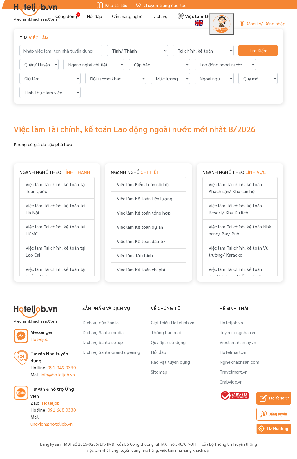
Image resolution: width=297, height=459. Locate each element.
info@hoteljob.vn (58, 374)
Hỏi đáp (94, 16)
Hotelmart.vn (233, 352)
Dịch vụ (160, 16)
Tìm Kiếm (258, 50)
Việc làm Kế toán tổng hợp (144, 213)
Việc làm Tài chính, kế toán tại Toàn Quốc (55, 187)
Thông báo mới (166, 332)
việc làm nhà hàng (102, 450)
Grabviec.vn (231, 382)
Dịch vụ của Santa (100, 322)
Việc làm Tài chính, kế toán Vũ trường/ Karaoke (239, 251)
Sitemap (159, 372)
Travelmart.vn (233, 372)
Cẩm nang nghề (127, 16)
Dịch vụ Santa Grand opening (111, 352)
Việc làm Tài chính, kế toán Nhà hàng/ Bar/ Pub (240, 230)
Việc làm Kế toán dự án (140, 227)
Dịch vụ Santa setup (102, 342)
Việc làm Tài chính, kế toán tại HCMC (55, 230)
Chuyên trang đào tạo (164, 5)
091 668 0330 (62, 410)
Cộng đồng (66, 16)
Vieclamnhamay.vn (238, 342)
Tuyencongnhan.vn (238, 332)
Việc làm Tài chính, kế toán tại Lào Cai (55, 251)
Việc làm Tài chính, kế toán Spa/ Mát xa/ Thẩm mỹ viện (236, 272)
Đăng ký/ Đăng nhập (264, 23)
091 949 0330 (62, 367)
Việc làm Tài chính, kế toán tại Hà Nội (55, 208)
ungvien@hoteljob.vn (51, 424)
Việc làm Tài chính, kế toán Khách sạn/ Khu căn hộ (235, 187)
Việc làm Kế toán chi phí (141, 270)
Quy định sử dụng (168, 342)
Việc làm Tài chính (135, 255)
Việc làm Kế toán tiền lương (144, 198)
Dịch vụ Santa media (103, 332)
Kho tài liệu (115, 5)
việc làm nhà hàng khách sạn (185, 450)
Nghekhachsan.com (239, 362)
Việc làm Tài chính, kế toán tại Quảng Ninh (55, 272)
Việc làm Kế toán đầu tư (141, 241)
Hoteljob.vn (231, 322)
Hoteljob (39, 339)
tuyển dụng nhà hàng (139, 450)
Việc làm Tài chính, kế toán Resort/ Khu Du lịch (235, 208)
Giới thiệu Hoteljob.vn (172, 322)
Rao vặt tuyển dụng (170, 362)
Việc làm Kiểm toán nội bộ (143, 184)
